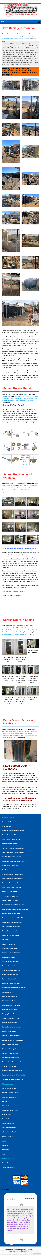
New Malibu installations (9, 870)
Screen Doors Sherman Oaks (11, 1005)
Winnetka (13, 492)
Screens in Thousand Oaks (10, 883)
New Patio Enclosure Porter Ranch (13, 830)
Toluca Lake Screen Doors (10, 1044)
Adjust (15, 396)
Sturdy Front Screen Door (10, 974)
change (12, 38)
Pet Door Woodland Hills (9, 979)
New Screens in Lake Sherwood (12, 887)
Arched (22, 627)
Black (21, 485)
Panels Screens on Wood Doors (12, 922)
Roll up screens (28, 632)
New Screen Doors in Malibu (11, 839)
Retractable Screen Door (16, 735)
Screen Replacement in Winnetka (12, 1040)
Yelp (3, 1154)
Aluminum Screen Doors (9, 1009)
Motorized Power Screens (10, 1053)
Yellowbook (5, 1149)
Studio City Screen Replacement (12, 1070)
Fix (22, 38)
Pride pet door (6, 826)
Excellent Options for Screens (11, 857)
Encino (14, 630)
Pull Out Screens (7, 992)
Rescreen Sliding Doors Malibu (11, 1036)
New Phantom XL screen (9, 843)
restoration (26, 38)
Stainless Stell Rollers (20, 400)
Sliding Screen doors (8, 1167)
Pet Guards (5, 940)
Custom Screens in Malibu (10, 961)
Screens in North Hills (9, 1066)
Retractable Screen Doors (9, 627)
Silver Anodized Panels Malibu (11, 913)
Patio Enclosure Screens (10, 1097)
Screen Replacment (15, 634)
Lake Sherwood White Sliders (11, 926)
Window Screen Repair (16, 36)
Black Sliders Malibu (8, 957)
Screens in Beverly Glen (9, 1049)
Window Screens (27, 36)
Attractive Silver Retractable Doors (13, 848)
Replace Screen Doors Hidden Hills (13, 918)
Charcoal (25, 485)
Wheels (32, 400)
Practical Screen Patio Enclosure (12, 874)
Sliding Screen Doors (8, 1123)
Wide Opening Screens (9, 1127)
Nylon (8, 398)
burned (7, 38)
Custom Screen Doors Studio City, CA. (14, 988)
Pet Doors (5, 1101)
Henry (26, 34)
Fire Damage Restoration (19, 28)
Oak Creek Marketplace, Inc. (23, 1251)
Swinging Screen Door (9, 1014)
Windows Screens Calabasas (11, 983)
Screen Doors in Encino (18, 619)
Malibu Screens (13, 487)
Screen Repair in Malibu (20, 489)
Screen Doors (6, 36)
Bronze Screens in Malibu (10, 931)
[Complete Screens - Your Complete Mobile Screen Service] (20, 17)
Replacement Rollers (16, 398)
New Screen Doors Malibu (10, 865)
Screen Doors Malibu (32, 398)
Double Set (9, 630)
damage (16, 38)
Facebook (5, 1145)
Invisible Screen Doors (25, 630)
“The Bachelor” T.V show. (10, 896)
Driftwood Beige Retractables (11, 953)
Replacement (10, 489)
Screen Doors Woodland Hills (11, 970)
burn (3, 38)
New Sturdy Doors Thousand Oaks (13, 852)
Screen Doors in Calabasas (10, 835)
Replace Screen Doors (9, 944)
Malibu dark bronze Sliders (10, 935)
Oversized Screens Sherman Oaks (13, 905)
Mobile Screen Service (27, 487)
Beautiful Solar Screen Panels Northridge (15, 909)
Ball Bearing (21, 396)
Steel (27, 400)
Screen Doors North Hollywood (11, 1027)
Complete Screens (33, 485)
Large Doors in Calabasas (10, 900)
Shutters (23, 634)
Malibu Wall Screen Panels (10, 892)
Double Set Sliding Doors (10, 948)
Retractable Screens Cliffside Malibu (13, 1075)
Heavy (6, 487)
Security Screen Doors (9, 1119)
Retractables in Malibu (9, 966)
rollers (24, 398)
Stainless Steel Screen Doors (11, 1018)
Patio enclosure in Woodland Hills (12, 878)
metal (32, 396)
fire (20, 38)
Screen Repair (12, 737)
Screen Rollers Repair (17, 388)
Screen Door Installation (9, 1022)
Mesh (18, 487)
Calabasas (5, 733)
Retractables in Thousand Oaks (12, 1062)
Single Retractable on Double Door (13, 1079)
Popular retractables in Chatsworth (13, 861)
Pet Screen (5, 1106)
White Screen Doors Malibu (10, 1057)
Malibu (29, 396)
